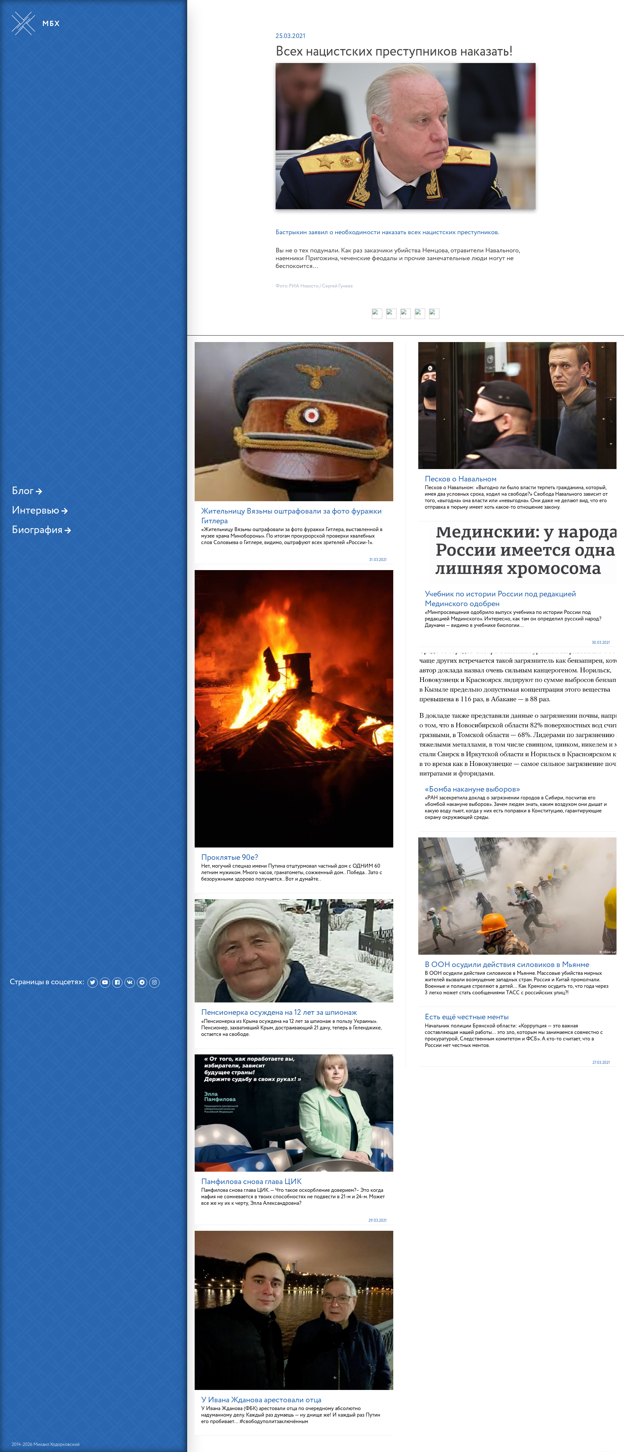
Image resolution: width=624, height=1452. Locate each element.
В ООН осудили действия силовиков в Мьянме (507, 965)
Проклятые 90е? (229, 857)
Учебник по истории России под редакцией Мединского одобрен (500, 599)
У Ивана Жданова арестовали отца (261, 1400)
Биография (38, 530)
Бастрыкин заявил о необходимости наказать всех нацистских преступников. (387, 232)
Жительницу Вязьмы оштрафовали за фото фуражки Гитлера (291, 516)
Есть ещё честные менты (467, 1017)
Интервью (36, 510)
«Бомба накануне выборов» (472, 789)
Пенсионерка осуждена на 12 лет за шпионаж (279, 1012)
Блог (24, 491)
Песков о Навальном (461, 479)
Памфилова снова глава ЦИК (251, 1182)
